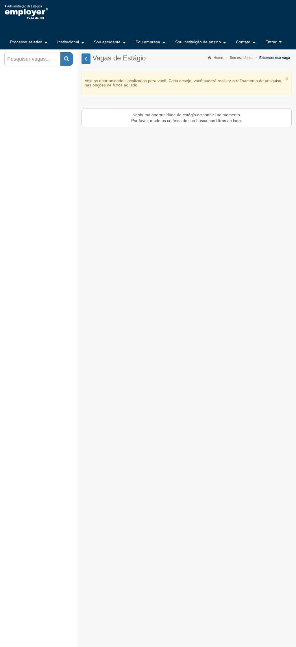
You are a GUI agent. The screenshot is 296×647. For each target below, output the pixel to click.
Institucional (68, 42)
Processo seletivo (26, 42)
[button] (66, 59)
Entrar (271, 42)
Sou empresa (148, 42)
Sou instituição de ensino (198, 42)
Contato (243, 42)
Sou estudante (108, 42)
